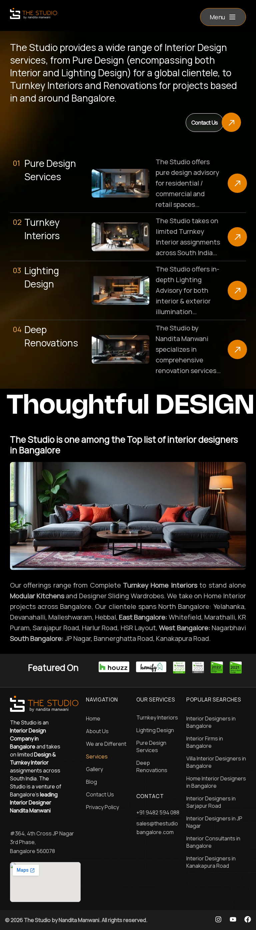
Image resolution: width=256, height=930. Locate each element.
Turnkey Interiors (157, 717)
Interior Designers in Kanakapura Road (211, 862)
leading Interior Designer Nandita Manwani (34, 802)
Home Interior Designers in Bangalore (216, 782)
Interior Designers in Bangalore (211, 722)
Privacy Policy (102, 807)
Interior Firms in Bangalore (204, 742)
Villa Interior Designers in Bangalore (216, 762)
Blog (91, 781)
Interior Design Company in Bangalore (28, 738)
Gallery (94, 769)
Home (93, 718)
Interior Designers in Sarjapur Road (211, 802)
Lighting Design (155, 730)
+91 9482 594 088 (157, 812)
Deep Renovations (151, 766)
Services (97, 756)
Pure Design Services (151, 746)
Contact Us (100, 794)
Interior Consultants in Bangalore (213, 842)
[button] (223, 17)
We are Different (106, 743)
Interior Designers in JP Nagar (214, 822)
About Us (97, 731)
